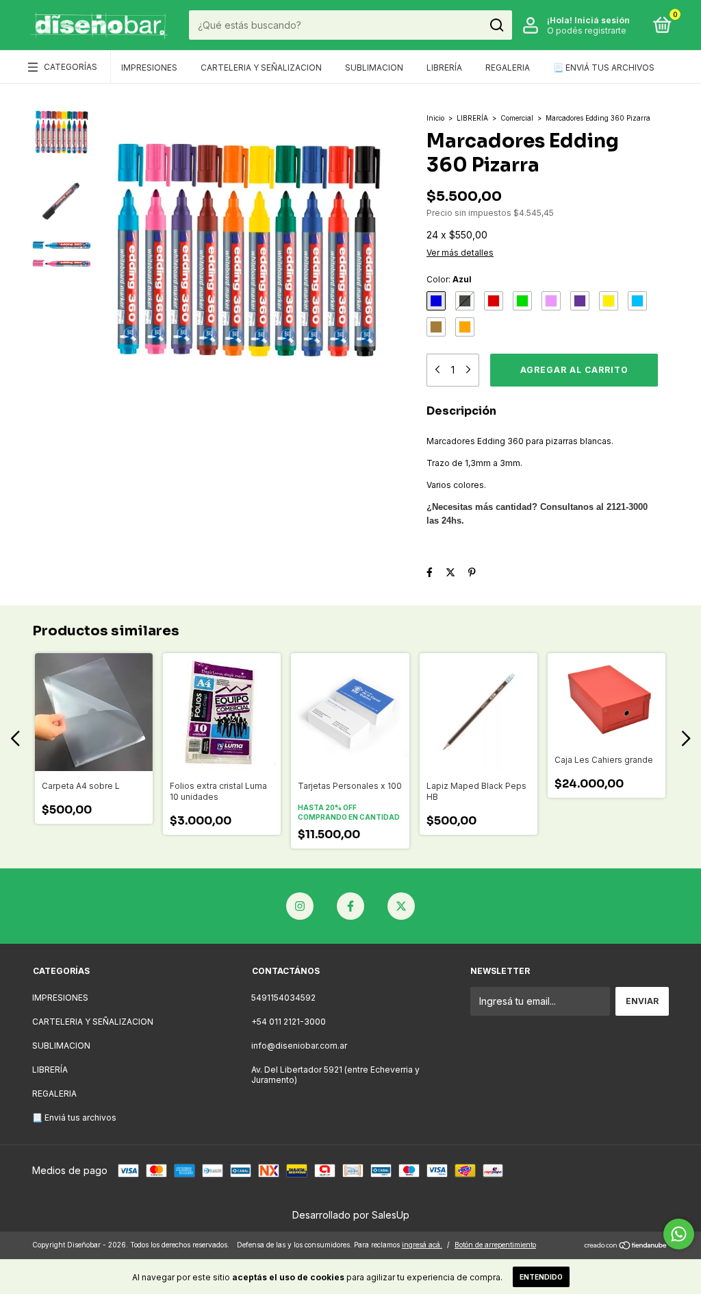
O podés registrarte (586, 30)
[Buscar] (496, 25)
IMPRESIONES (149, 67)
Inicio (435, 118)
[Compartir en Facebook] (429, 572)
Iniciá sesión (602, 20)
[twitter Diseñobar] (401, 906)
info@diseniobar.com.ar (299, 1045)
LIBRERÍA (444, 67)
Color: (449, 279)
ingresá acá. (422, 1245)
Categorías (70, 67)
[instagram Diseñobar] (300, 906)
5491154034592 (283, 997)
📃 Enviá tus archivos (603, 67)
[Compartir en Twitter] (450, 572)
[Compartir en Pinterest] (472, 572)
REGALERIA (507, 67)
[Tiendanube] (626, 1246)
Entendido (541, 1277)
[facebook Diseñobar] (350, 906)
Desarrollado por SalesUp (350, 1215)
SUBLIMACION (374, 67)
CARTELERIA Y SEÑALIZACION (261, 67)
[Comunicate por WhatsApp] (678, 1234)
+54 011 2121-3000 (288, 1021)
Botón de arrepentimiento (495, 1245)
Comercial (516, 118)
